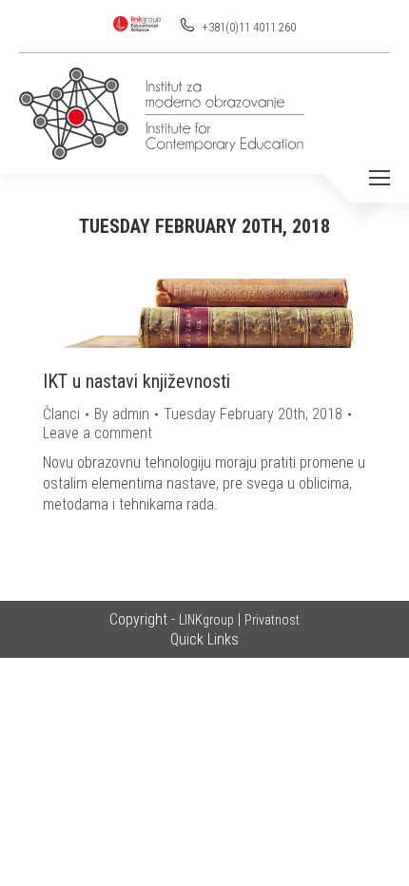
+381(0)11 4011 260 (248, 27)
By (121, 414)
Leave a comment (97, 433)
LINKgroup (206, 619)
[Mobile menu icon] (379, 177)
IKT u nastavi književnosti (136, 381)
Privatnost (272, 619)
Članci (61, 414)
